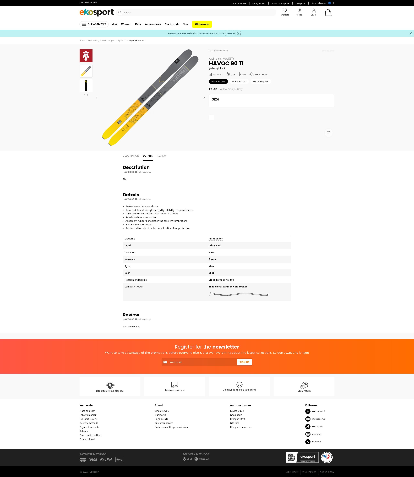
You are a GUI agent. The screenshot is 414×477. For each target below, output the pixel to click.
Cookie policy (327, 471)
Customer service (238, 3)
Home (82, 40)
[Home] (97, 12)
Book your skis (258, 3)
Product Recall (87, 439)
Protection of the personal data (171, 427)
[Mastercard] (83, 460)
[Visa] (93, 459)
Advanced (215, 245)
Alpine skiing (93, 40)
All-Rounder (216, 238)
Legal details (161, 418)
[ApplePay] (119, 459)
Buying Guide (237, 410)
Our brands (171, 24)
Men (211, 266)
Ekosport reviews (89, 418)
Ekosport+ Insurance (241, 427)
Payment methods (89, 427)
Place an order (87, 410)
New (185, 24)
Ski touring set (261, 81)
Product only (218, 81)
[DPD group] (187, 459)
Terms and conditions (91, 435)
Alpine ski (122, 40)
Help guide (300, 3)
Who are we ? (162, 410)
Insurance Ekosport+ (280, 3)
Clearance (202, 24)
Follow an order (88, 414)
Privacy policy (309, 471)
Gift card (234, 422)
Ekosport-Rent (237, 418)
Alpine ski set (239, 81)
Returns (84, 431)
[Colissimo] (202, 459)
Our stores (160, 414)
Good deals (236, 414)
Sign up (244, 362)
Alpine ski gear (108, 40)
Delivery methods (89, 422)
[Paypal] (106, 459)
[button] (204, 97)
